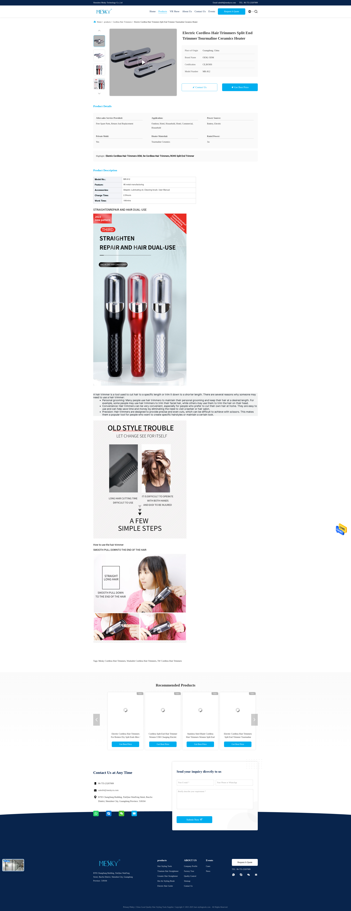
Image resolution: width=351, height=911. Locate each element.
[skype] (112, 815)
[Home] (104, 11)
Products (162, 11)
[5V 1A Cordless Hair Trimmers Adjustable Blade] (119, 710)
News (208, 871)
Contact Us (200, 11)
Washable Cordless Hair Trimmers (141, 661)
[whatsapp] (99, 815)
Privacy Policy (129, 907)
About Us (187, 11)
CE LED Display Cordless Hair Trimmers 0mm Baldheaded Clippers (231, 737)
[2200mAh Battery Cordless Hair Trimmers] (156, 710)
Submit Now (193, 819)
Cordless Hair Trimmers (122, 22)
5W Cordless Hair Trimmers (169, 661)
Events (211, 11)
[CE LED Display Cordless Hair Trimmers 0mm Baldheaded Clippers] (231, 710)
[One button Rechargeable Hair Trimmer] (194, 710)
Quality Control (190, 876)
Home (153, 11)
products (107, 22)
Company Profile (190, 866)
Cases (208, 866)
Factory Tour (189, 871)
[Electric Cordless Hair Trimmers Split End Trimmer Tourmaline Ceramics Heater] (143, 62)
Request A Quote (231, 11)
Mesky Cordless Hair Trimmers (112, 661)
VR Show (174, 11)
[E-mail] (137, 815)
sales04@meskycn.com (108, 790)
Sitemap (187, 881)
